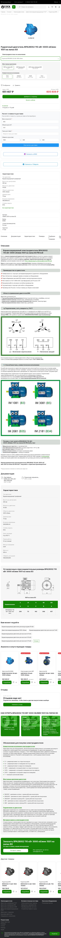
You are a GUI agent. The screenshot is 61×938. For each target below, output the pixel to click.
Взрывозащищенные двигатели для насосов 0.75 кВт (16, 641)
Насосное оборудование (49, 901)
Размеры (42, 236)
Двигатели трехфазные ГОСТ (9, 903)
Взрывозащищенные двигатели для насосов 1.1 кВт (43, 630)
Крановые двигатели (6, 914)
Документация (15, 236)
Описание (4, 236)
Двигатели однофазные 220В (9, 907)
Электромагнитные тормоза (29, 903)
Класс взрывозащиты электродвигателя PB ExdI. (38, 261)
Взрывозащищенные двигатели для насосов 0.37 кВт (16, 633)
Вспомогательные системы (29, 901)
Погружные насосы (47, 903)
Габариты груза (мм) (8, 137)
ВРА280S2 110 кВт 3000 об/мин (9, 611)
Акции (2, 929)
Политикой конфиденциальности (37, 933)
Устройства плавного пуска (29, 908)
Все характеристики (8, 208)
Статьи (3, 925)
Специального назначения (8, 916)
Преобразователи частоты (28, 907)
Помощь (3, 927)
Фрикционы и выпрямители (28, 905)
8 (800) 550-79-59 (31, 2)
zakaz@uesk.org (38, 851)
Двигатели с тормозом (7, 912)
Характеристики (29, 236)
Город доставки (7, 131)
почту (13, 729)
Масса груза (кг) (7, 119)
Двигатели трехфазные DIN (8, 905)
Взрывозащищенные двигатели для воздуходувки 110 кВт (18, 626)
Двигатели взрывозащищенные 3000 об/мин (14, 630)
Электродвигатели (6, 901)
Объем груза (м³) (7, 125)
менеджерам (45, 456)
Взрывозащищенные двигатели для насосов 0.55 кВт (16, 637)
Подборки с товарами (52, 238)
